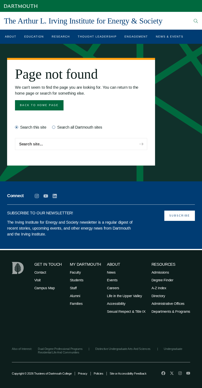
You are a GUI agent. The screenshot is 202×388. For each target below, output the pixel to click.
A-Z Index (159, 288)
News (111, 272)
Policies (98, 373)
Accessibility (116, 304)
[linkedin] (55, 196)
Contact (40, 272)
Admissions (160, 272)
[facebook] (163, 373)
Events (112, 280)
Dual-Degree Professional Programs (60, 348)
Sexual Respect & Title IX (126, 312)
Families (76, 304)
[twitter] (172, 373)
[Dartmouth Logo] (20, 6)
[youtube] (45, 196)
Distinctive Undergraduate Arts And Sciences (123, 348)
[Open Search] (196, 21)
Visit (37, 280)
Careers (113, 288)
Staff (73, 288)
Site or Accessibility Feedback (128, 373)
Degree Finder (162, 280)
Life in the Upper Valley (124, 296)
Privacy (82, 373)
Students (76, 280)
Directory (158, 296)
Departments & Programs (171, 312)
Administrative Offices (168, 304)
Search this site (33, 127)
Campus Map (44, 288)
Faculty (75, 272)
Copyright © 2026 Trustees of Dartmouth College (42, 373)
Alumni (75, 296)
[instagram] (37, 196)
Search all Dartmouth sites (79, 127)
